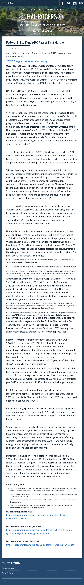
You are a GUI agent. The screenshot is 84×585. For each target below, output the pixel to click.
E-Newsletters (8, 568)
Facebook (62, 3)
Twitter (69, 3)
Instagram (75, 3)
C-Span (81, 3)
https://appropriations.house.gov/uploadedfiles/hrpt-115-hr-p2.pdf (40, 544)
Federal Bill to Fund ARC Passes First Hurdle (35, 42)
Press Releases (50, 34)
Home (31, 34)
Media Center (39, 34)
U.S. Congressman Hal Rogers (42, 17)
